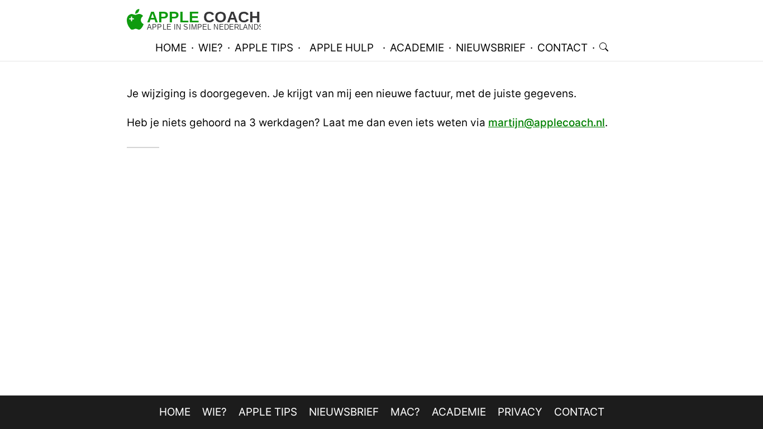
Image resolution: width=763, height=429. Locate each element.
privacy (520, 412)
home (171, 47)
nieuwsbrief (491, 47)
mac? (405, 412)
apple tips (264, 47)
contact (562, 47)
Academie (459, 412)
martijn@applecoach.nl (546, 122)
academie (417, 47)
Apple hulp (341, 47)
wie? (210, 47)
